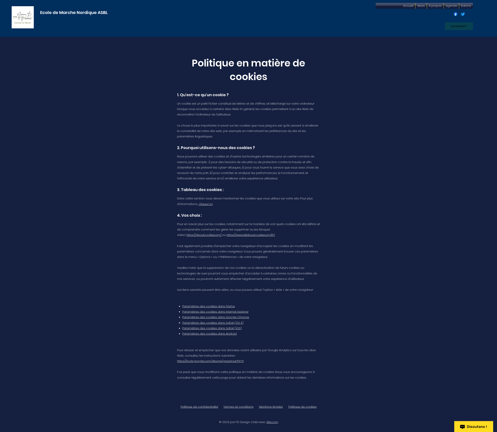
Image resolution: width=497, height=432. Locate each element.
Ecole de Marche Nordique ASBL (74, 13)
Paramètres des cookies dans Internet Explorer (215, 312)
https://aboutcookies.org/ (203, 235)
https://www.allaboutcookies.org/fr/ (251, 235)
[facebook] (455, 14)
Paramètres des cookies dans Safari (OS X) (212, 323)
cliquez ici (206, 204)
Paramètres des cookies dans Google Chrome (215, 317)
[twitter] (463, 14)
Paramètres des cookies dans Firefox (208, 306)
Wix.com (272, 422)
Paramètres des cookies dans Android (209, 334)
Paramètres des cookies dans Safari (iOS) (212, 328)
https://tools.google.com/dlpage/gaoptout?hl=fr (210, 361)
